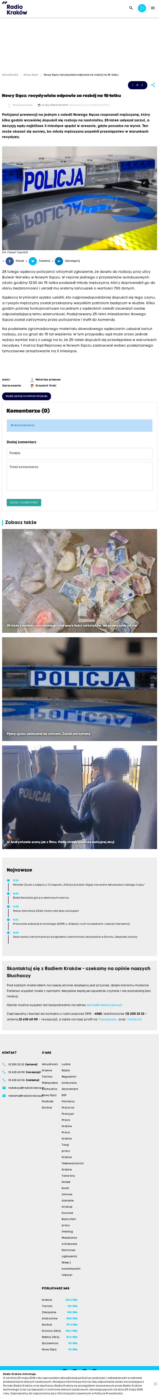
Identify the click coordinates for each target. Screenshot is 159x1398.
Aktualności (10, 75)
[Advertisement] (79, 46)
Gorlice (47, 1107)
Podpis (15, 453)
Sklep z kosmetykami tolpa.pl (71, 1269)
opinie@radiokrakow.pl (104, 1005)
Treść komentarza (24, 467)
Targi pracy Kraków (67, 1151)
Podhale (47, 1101)
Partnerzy (68, 1101)
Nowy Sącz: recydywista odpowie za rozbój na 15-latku (80, 75)
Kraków (47, 1070)
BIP (64, 1095)
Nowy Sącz (31, 75)
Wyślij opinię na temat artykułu (27, 396)
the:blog (67, 1231)
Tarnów (47, 1076)
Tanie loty (68, 1176)
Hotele (66, 1182)
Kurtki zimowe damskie (68, 1194)
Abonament (70, 1089)
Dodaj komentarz (24, 502)
